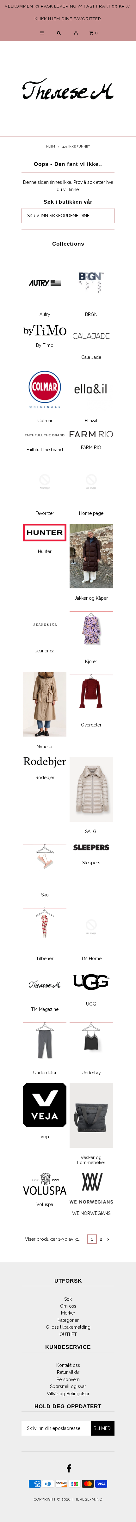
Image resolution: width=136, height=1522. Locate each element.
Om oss (68, 1306)
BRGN (91, 314)
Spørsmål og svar (68, 1386)
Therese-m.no (87, 1499)
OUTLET (68, 1334)
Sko (45, 894)
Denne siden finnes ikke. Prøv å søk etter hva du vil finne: (68, 186)
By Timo (44, 345)
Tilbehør (44, 958)
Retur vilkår (68, 1372)
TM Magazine (45, 1009)
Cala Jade (91, 357)
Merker (68, 1312)
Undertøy (91, 1072)
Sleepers (91, 862)
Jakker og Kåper (91, 598)
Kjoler (91, 661)
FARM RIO (91, 447)
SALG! (91, 831)
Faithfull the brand (45, 449)
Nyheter (45, 746)
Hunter (45, 551)
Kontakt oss (68, 1365)
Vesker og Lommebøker (91, 1160)
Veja (44, 1136)
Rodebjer (44, 777)
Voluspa (44, 1204)
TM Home (91, 958)
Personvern (68, 1379)
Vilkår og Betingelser (68, 1393)
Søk (68, 1299)
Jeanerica (44, 650)
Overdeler (91, 724)
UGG (91, 1003)
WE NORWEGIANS (91, 1213)
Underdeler (45, 1072)
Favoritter (44, 513)
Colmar (45, 420)
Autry (45, 314)
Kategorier (68, 1320)
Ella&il (91, 420)
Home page (91, 513)
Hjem (50, 146)
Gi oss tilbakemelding (68, 1327)
